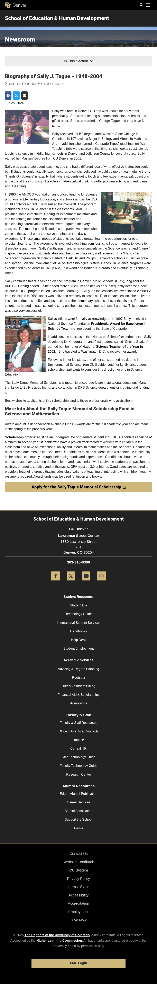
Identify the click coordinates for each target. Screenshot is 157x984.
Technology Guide (78, 614)
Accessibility (78, 895)
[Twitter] (71, 582)
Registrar (78, 677)
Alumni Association (78, 811)
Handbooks (78, 631)
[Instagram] (101, 582)
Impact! (78, 740)
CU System (78, 870)
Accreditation (78, 903)
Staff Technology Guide (78, 757)
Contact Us (79, 854)
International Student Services (78, 622)
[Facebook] (55, 582)
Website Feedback (78, 862)
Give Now (78, 920)
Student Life (78, 605)
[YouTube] (86, 582)
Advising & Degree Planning (78, 669)
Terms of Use (78, 887)
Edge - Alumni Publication (78, 793)
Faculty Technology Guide (79, 765)
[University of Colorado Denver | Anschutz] (15, 5)
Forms (78, 828)
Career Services (78, 802)
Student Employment (78, 648)
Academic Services (78, 660)
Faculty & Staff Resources (78, 722)
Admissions (78, 703)
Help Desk (78, 640)
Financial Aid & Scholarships (79, 694)
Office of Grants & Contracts (78, 731)
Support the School (78, 819)
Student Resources (79, 596)
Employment (78, 912)
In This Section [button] (76, 61)
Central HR (78, 748)
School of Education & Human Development (57, 18)
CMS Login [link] (78, 963)
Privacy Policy (78, 879)
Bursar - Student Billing (78, 686)
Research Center (78, 774)
